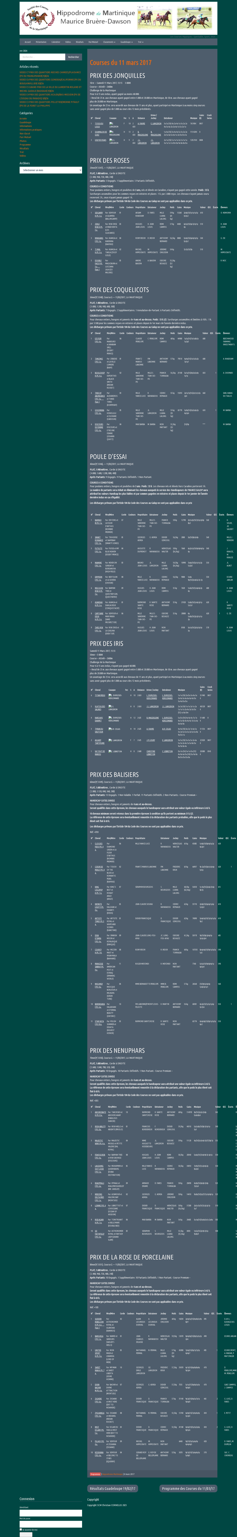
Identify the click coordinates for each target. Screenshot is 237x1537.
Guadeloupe (126, 42)
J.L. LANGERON (153, 706)
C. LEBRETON (167, 751)
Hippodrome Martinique (112, 1474)
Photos (23, 140)
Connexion (26, 1534)
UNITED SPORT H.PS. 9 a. (98, 1353)
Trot (140, 42)
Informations (26, 125)
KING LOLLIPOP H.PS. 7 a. (99, 890)
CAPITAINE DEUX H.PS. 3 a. (99, 616)
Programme (25, 144)
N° (92, 118)
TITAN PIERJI (100, 695)
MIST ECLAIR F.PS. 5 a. (99, 1430)
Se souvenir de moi (29, 1530)
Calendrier (56, 42)
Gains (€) (201, 116)
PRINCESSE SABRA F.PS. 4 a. (99, 967)
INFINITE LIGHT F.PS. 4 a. (99, 907)
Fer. (125, 118)
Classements (108, 42)
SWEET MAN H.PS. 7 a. (99, 1370)
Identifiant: (24, 1507)
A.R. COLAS (166, 729)
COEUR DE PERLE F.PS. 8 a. (99, 870)
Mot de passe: (25, 1518)
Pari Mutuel (93, 42)
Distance (141, 118)
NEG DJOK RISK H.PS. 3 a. (99, 591)
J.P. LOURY (151, 740)
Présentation (41, 42)
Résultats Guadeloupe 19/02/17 (113, 1488)
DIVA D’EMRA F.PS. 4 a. (98, 938)
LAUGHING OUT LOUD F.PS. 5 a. (99, 1169)
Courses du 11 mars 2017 (121, 62)
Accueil (28, 42)
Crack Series (209, 116)
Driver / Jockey (154, 116)
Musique (193, 118)
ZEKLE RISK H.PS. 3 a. (99, 227)
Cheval (97, 118)
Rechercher (73, 56)
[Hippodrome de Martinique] (118, 18)
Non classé (25, 133)
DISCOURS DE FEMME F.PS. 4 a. (99, 427)
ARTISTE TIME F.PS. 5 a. (99, 921)
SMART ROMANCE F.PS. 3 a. (99, 540)
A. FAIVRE (141, 123)
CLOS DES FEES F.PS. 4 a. (99, 846)
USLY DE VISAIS (100, 140)
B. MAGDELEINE (153, 718)
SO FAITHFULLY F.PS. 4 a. (99, 1234)
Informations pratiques (31, 129)
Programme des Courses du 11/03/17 (188, 1488)
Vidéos (68, 42)
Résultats (79, 42)
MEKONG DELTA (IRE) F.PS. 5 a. (99, 1197)
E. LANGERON (156, 123)
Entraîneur (168, 118)
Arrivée (23, 118)
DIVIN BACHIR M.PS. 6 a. (98, 1387)
